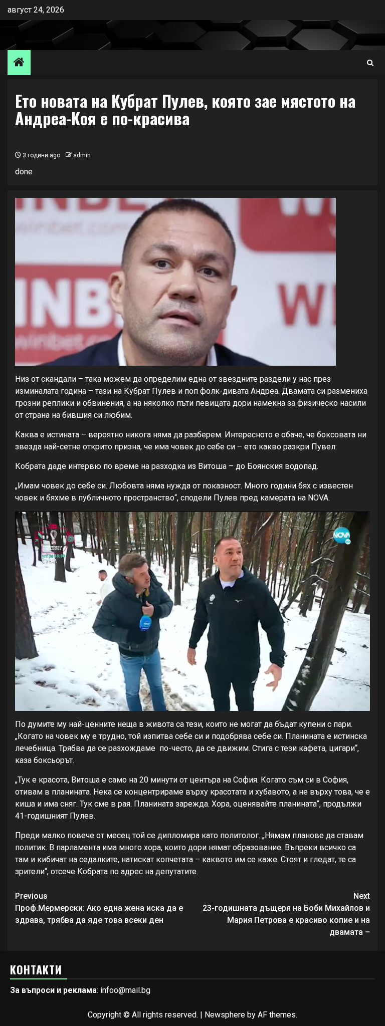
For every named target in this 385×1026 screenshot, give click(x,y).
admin (82, 155)
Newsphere (225, 1014)
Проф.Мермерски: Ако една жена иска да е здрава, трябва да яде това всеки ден (99, 908)
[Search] (370, 63)
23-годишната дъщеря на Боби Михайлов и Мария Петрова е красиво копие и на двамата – (286, 914)
